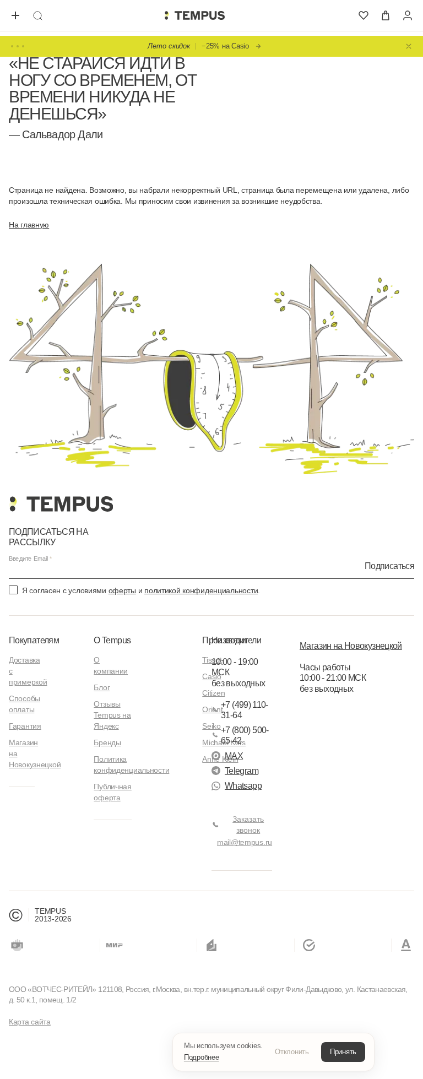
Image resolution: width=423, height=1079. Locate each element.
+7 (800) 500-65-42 (245, 735)
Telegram (241, 771)
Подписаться (389, 566)
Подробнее (201, 1057)
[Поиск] (37, 15)
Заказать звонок (248, 824)
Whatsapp (243, 785)
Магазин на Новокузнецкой (351, 645)
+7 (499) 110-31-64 (244, 710)
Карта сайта (30, 1021)
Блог (102, 687)
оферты (122, 590)
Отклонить (292, 1052)
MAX (234, 756)
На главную (29, 224)
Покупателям (34, 640)
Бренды (107, 742)
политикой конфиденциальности (201, 590)
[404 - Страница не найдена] (194, 15)
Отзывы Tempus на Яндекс (112, 715)
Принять (343, 1052)
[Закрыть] (408, 46)
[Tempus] (61, 504)
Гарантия (25, 726)
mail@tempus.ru (244, 842)
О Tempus (112, 640)
